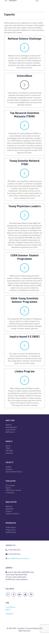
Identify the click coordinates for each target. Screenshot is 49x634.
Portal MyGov (10, 607)
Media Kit (9, 506)
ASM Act (9, 425)
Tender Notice (11, 527)
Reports (8, 488)
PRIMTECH (9, 614)
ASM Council (10, 432)
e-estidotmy (10, 493)
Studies (8, 467)
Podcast (9, 511)
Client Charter (11, 430)
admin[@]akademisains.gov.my (18, 558)
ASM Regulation (11, 427)
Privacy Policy (11, 530)
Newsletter (10, 509)
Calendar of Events (12, 514)
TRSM (8, 448)
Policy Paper (10, 485)
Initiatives (9, 469)
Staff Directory (11, 532)
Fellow (8, 446)
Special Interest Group (14, 472)
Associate (9, 453)
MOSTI (8, 610)
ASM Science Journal (13, 490)
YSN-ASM (9, 451)
